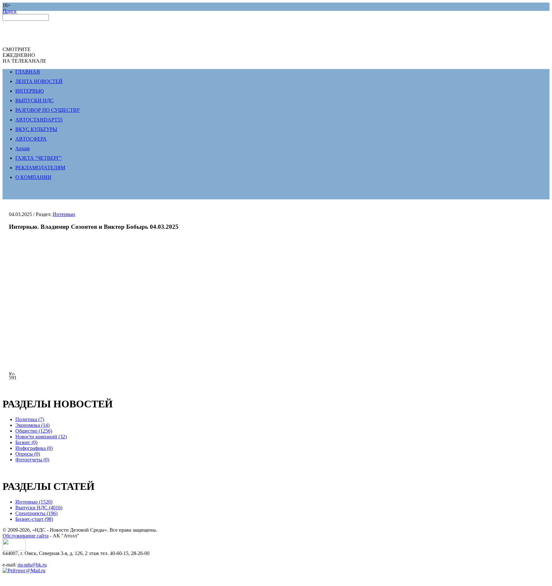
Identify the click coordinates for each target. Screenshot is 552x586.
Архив (22, 148)
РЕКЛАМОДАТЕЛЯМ (40, 167)
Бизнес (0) (26, 442)
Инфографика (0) (34, 448)
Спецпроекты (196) (36, 513)
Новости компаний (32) (41, 436)
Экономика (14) (32, 425)
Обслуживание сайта (26, 535)
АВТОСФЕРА (31, 139)
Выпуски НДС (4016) (38, 507)
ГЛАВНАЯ (27, 71)
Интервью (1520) (33, 502)
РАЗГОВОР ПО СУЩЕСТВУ (47, 110)
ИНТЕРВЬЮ (29, 91)
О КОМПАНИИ (33, 177)
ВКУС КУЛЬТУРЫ (36, 129)
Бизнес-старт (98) (34, 519)
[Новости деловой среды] (14, 548)
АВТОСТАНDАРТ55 (39, 119)
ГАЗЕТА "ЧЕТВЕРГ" (38, 158)
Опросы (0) (27, 454)
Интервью (64, 214)
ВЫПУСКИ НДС (34, 100)
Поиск (10, 11)
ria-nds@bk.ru (32, 564)
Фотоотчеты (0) (32, 459)
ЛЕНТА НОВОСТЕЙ (39, 81)
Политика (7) (29, 419)
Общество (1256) (33, 431)
